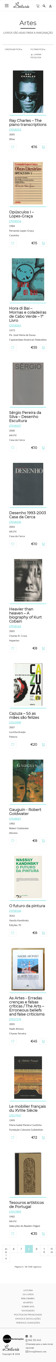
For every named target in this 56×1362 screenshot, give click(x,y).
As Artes (28, 1302)
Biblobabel (28, 1298)
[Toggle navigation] (6, 6)
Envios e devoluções (28, 1318)
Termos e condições (28, 1322)
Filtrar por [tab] (37, 49)
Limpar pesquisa (35, 56)
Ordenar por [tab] (13, 49)
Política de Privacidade (28, 1314)
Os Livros (28, 1294)
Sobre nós (28, 1306)
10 (44, 1250)
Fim (52, 1250)
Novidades (28, 1310)
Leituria (28, 1290)
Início (6, 1253)
